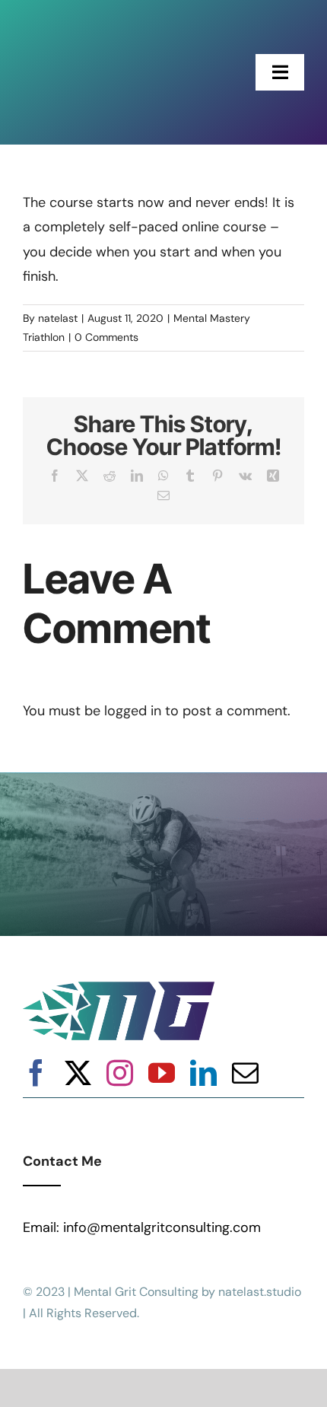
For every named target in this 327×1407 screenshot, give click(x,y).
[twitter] (78, 1072)
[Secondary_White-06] (80, 22)
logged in (132, 711)
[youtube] (161, 1072)
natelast (58, 318)
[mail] (245, 1072)
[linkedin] (203, 1072)
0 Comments (106, 337)
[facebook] (36, 1072)
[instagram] (119, 1072)
